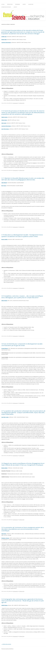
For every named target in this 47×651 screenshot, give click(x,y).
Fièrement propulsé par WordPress (7, 648)
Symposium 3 (15, 103)
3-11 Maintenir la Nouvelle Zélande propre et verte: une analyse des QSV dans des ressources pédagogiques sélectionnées (22, 179)
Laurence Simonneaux (6, 42)
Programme (17, 4)
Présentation (9, 4)
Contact (15, 7)
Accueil (2, 4)
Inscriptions (30, 4)
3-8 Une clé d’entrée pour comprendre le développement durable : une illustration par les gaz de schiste (22, 344)
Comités (24, 4)
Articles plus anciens (6, 644)
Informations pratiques (6, 7)
